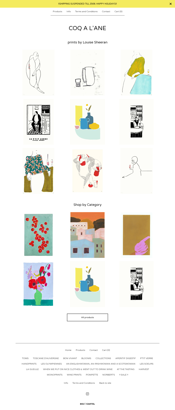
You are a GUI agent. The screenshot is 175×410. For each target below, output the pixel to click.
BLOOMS (86, 358)
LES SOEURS (146, 363)
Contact (106, 11)
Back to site (105, 383)
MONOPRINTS (54, 374)
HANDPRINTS (29, 363)
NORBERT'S (108, 374)
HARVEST (144, 369)
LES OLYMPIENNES (51, 363)
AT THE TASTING (125, 369)
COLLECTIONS (103, 358)
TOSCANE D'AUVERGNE (46, 358)
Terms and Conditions (86, 11)
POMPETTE (92, 374)
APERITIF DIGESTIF (125, 358)
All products (87, 317)
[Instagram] (87, 393)
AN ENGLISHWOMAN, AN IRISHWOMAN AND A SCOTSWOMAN (100, 363)
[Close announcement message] (170, 4)
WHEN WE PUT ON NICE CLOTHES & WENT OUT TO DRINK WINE (78, 369)
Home (68, 350)
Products (57, 11)
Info (69, 11)
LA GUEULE (32, 369)
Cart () (118, 11)
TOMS (25, 358)
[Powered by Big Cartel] (87, 404)
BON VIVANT (70, 358)
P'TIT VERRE (146, 358)
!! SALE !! (123, 374)
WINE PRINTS (74, 374)
